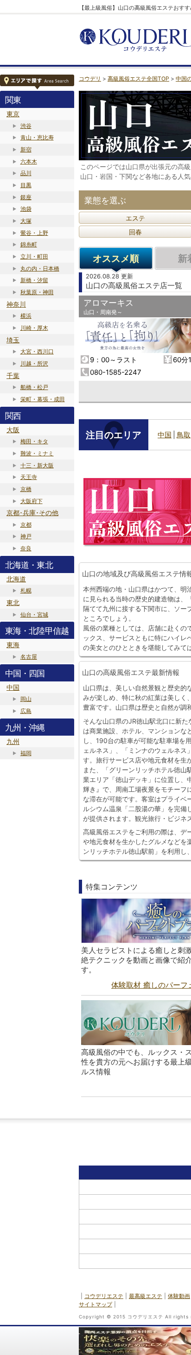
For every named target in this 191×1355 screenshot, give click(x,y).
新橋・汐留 (34, 280)
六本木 (28, 161)
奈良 (26, 548)
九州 (12, 741)
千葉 (12, 375)
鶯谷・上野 (34, 232)
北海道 (16, 579)
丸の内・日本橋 (39, 268)
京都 (26, 524)
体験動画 (179, 1295)
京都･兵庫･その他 (32, 513)
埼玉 (12, 340)
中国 (12, 687)
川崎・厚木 (34, 327)
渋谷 (26, 125)
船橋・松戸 (34, 387)
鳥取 (184, 434)
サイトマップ (95, 1304)
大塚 (26, 220)
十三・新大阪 (37, 465)
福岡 (26, 753)
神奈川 (16, 304)
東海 (12, 645)
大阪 (12, 430)
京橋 (26, 488)
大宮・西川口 (37, 351)
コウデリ (90, 78)
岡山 (26, 698)
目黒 (26, 185)
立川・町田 (34, 256)
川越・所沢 (34, 363)
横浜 (26, 315)
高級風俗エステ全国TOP (138, 78)
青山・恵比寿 (37, 137)
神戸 (26, 536)
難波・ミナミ (37, 453)
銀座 (26, 197)
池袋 (26, 208)
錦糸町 (28, 244)
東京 (12, 114)
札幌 (26, 590)
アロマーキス (108, 303)
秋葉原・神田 (37, 292)
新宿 (26, 149)
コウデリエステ (103, 1295)
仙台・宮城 (34, 614)
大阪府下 (31, 501)
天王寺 (28, 476)
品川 (26, 173)
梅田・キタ (34, 441)
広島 (26, 710)
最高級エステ (145, 1295)
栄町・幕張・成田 (42, 399)
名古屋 (28, 656)
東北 (12, 602)
